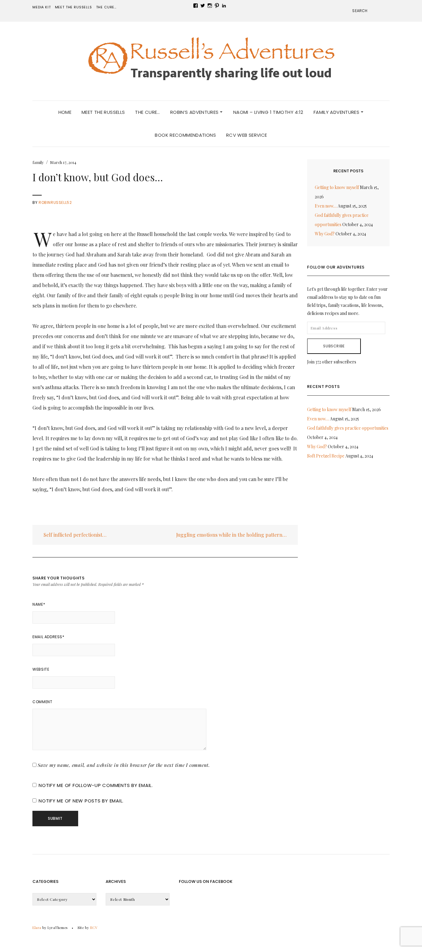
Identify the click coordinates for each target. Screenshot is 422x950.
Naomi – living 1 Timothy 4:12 (268, 112)
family (38, 162)
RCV (94, 927)
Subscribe (333, 346)
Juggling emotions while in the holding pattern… (232, 534)
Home (65, 112)
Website (40, 669)
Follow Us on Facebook (205, 881)
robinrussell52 (55, 202)
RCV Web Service (246, 135)
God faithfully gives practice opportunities (347, 428)
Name (38, 604)
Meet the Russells (73, 7)
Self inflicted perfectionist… (74, 534)
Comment (42, 701)
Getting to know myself (337, 187)
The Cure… (106, 7)
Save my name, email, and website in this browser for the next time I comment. (124, 765)
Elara (36, 927)
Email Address (48, 636)
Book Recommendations (185, 135)
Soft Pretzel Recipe (325, 456)
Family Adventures (337, 112)
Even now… (326, 206)
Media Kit (41, 7)
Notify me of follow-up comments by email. (96, 785)
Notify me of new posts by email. (81, 800)
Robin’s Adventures (195, 112)
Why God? (325, 234)
